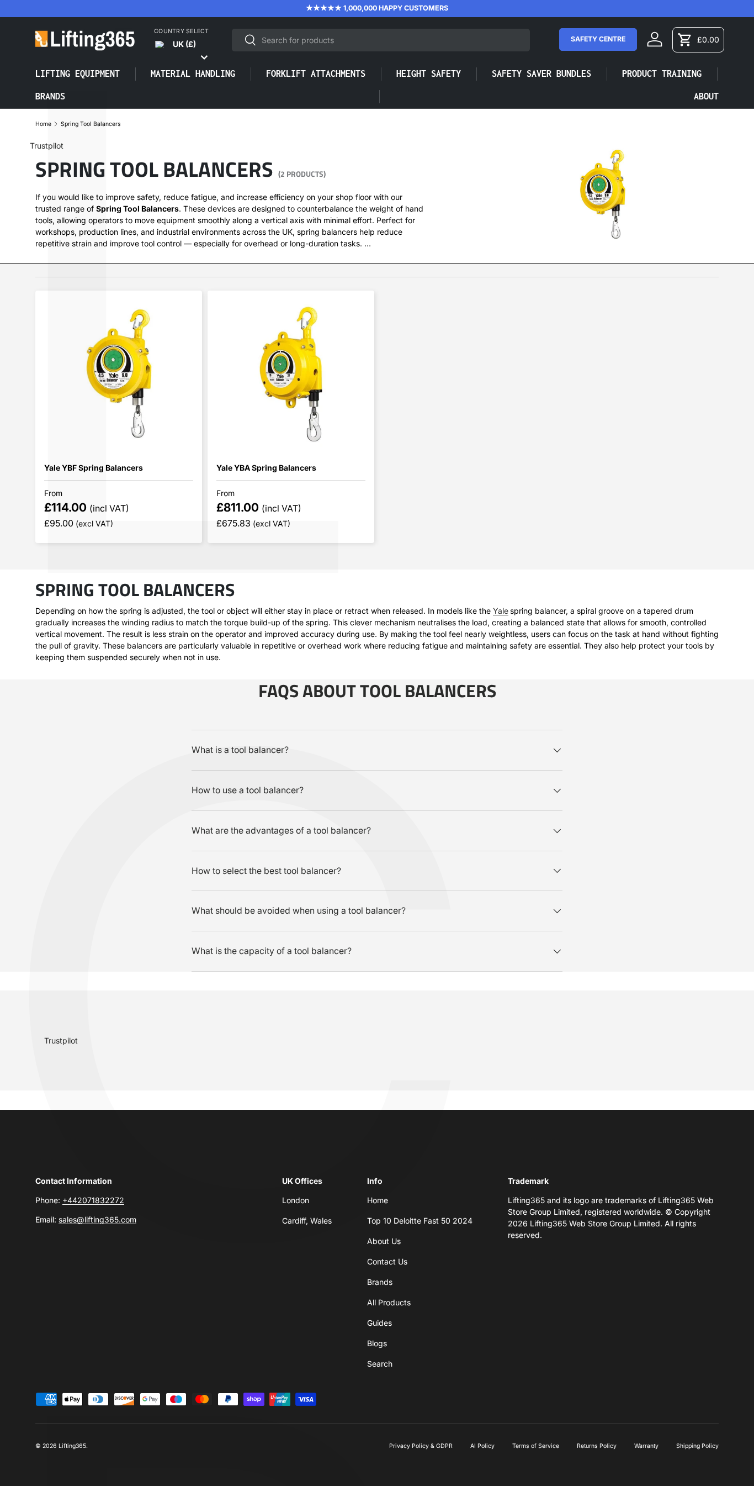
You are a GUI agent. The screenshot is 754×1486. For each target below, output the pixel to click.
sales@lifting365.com (97, 1219)
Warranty (646, 1446)
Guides (379, 1322)
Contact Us (387, 1261)
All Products (389, 1302)
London (295, 1200)
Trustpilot (46, 145)
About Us (384, 1241)
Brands (379, 1282)
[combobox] (381, 40)
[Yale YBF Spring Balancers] (119, 374)
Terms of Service (535, 1446)
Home (43, 125)
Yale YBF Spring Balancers (93, 467)
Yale (500, 610)
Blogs (377, 1343)
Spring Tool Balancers (91, 125)
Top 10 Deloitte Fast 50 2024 (419, 1220)
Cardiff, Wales (307, 1220)
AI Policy (482, 1446)
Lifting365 (72, 1446)
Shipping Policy (697, 1446)
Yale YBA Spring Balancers (266, 467)
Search (379, 1363)
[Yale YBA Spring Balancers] (291, 374)
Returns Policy (597, 1446)
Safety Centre (598, 39)
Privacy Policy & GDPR (421, 1446)
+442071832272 (93, 1200)
